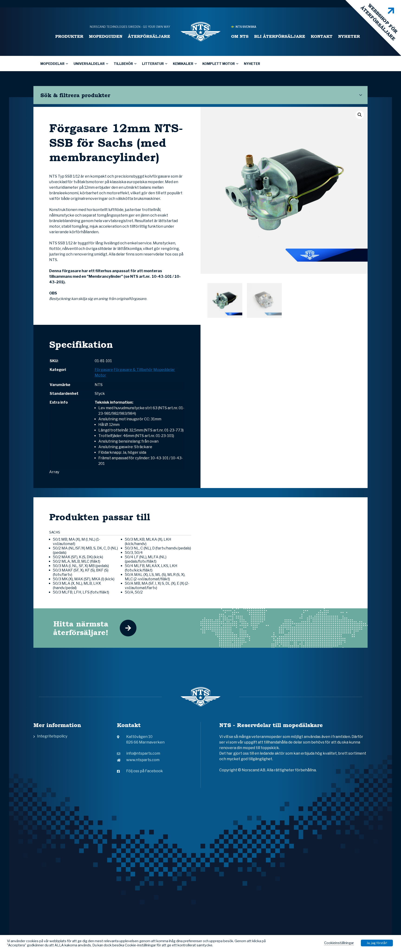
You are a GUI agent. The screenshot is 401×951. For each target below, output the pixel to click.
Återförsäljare (149, 36)
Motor (100, 375)
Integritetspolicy (52, 736)
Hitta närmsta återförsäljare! (80, 628)
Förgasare (104, 369)
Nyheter (349, 36)
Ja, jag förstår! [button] (377, 943)
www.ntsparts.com (142, 760)
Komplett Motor (218, 64)
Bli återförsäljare (279, 36)
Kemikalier (183, 64)
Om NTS (240, 36)
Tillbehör (123, 64)
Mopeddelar (52, 64)
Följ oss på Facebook (144, 771)
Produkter (69, 36)
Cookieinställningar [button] (339, 943)
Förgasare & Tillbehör (133, 369)
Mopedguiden (105, 36)
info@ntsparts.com (143, 753)
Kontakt (322, 36)
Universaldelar (89, 64)
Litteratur (153, 64)
